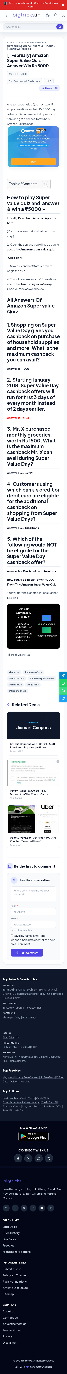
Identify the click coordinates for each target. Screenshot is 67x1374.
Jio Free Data (47, 1077)
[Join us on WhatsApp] (63, 683)
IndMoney (39, 993)
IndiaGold (24, 1046)
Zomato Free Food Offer (48, 1106)
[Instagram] (39, 1158)
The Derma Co (26, 1056)
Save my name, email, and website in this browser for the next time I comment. (33, 940)
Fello (14, 1046)
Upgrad (20, 1007)
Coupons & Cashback (32, 42)
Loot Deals (10, 1226)
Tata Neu (8, 989)
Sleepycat (54, 1056)
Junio (50, 993)
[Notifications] (55, 15)
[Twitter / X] (28, 1158)
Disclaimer (10, 1342)
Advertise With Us (14, 1324)
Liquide (7, 997)
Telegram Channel (14, 1275)
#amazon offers (33, 672)
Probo (58, 993)
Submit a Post (12, 1269)
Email (14, 918)
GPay (18, 1017)
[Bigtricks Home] (27, 15)
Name (14, 905)
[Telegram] (49, 1158)
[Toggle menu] (6, 15)
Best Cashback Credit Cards (19, 1098)
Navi (34, 989)
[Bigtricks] (33, 1181)
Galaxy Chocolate (20, 1081)
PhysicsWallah (34, 1007)
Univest (52, 989)
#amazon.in (15, 684)
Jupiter (16, 997)
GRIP (34, 1046)
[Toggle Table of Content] (43, 184)
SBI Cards (19, 989)
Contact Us (10, 1317)
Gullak (16, 993)
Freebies (8, 1245)
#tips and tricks (17, 691)
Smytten (27, 1106)
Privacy (8, 1336)
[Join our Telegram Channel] (63, 675)
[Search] (59, 26)
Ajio (5, 1060)
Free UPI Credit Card (14, 1110)
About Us (9, 1311)
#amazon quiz (16, 678)
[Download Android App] (63, 691)
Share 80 (51, 88)
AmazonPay (29, 1017)
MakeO (22, 1060)
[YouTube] (41, 1208)
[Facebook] (18, 1158)
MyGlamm (41, 1056)
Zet (29, 989)
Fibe (5, 1037)
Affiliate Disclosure (15, 1288)
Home (10, 42)
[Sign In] (63, 15)
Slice (11, 1037)
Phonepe (8, 1017)
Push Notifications (15, 1281)
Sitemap (8, 1294)
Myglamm (8, 1077)
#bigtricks (33, 684)
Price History (11, 1233)
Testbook (8, 1007)
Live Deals (9, 1239)
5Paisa (42, 989)
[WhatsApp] (15, 1208)
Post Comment (29, 952)
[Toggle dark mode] (47, 15)
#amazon (14, 672)
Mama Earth (9, 1056)
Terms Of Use (11, 1330)
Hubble (13, 1060)
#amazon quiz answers (42, 678)
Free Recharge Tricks (17, 1251)
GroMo (7, 993)
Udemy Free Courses (27, 1077)
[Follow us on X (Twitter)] (63, 698)
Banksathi (27, 993)
